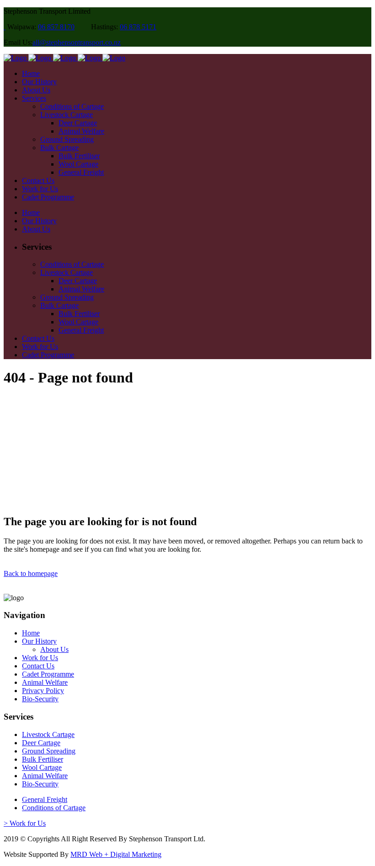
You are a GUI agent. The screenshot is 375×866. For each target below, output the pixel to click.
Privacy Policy (43, 690)
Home (31, 633)
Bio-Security (40, 699)
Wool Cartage (42, 767)
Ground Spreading (48, 751)
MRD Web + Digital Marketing (115, 854)
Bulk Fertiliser (42, 759)
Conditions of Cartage (54, 808)
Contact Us (38, 666)
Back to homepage (31, 573)
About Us (54, 649)
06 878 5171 (138, 27)
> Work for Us (25, 823)
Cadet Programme (48, 674)
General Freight (44, 799)
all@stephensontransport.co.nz (76, 42)
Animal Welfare (45, 682)
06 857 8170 (56, 27)
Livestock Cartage (48, 734)
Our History (39, 641)
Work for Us (40, 658)
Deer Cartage (41, 743)
